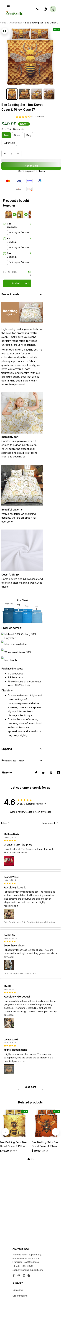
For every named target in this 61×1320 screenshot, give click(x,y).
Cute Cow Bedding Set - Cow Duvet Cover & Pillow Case (30, 922)
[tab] (29, 1159)
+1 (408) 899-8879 (23, 1266)
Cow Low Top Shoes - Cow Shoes (20, 973)
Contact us (18, 1290)
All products (16, 22)
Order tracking (20, 1295)
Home (3, 22)
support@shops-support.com (28, 1270)
